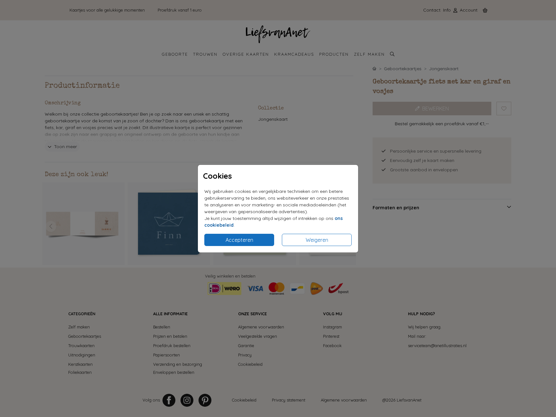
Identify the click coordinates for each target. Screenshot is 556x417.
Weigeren (317, 240)
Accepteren (239, 240)
